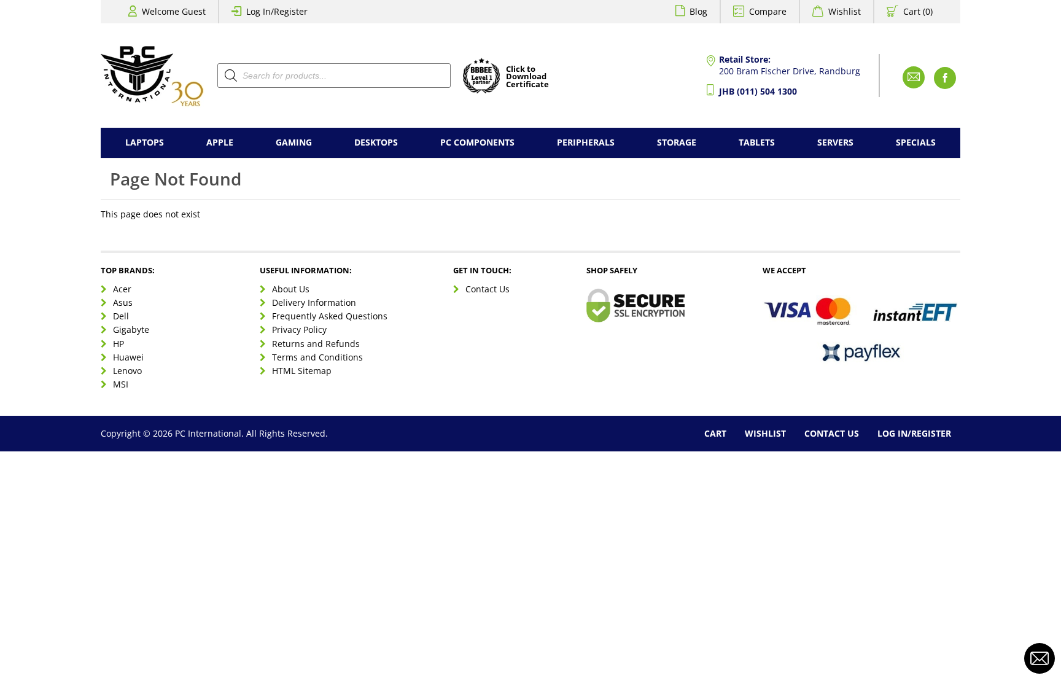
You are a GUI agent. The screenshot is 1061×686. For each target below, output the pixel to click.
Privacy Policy (299, 329)
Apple (219, 142)
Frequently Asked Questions (329, 316)
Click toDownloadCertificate (527, 77)
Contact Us (487, 289)
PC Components (477, 142)
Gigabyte (131, 329)
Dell (121, 316)
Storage (676, 142)
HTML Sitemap (302, 370)
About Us (290, 289)
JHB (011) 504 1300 (758, 91)
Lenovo (127, 370)
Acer (122, 289)
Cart (715, 433)
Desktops (376, 142)
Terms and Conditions (317, 357)
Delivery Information (314, 302)
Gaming (294, 142)
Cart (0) (918, 11)
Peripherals (586, 142)
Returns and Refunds (316, 343)
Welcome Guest (174, 11)
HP (118, 343)
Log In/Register (277, 11)
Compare (768, 11)
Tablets (757, 142)
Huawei (128, 357)
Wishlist (844, 11)
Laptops (144, 142)
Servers (835, 142)
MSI (120, 384)
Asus (123, 302)
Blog (698, 11)
